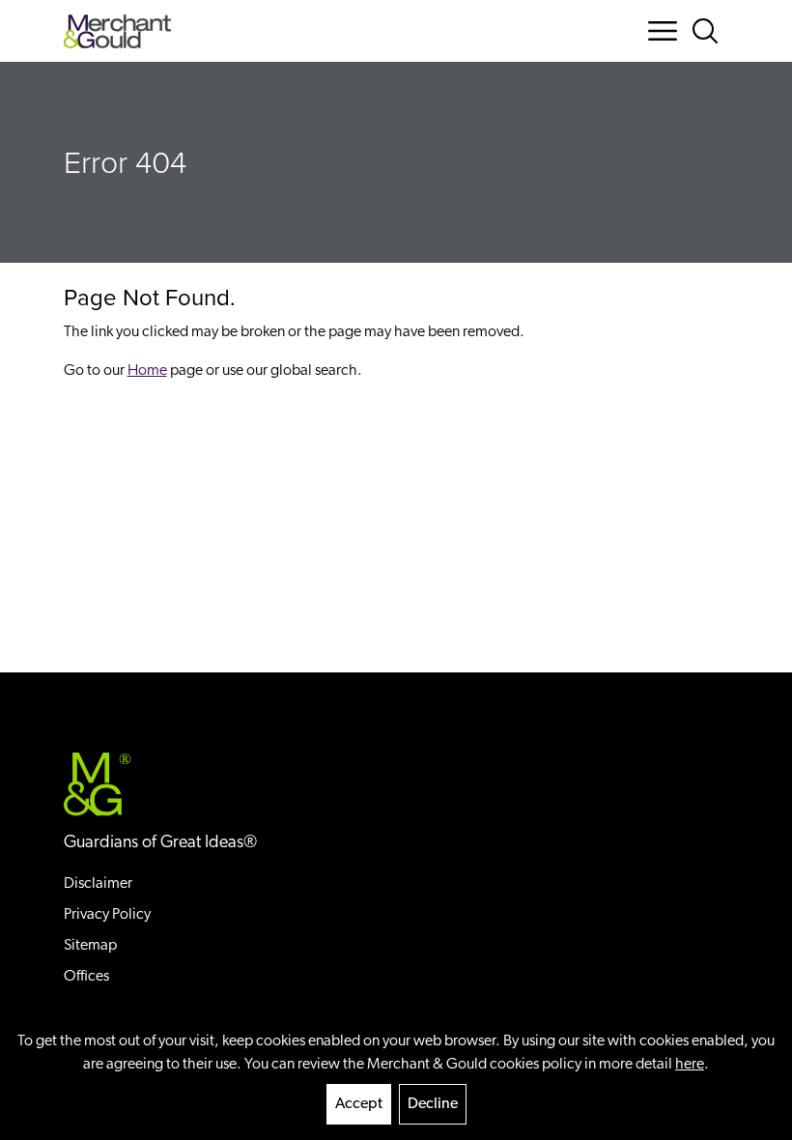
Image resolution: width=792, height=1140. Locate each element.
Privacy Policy (107, 915)
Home (147, 371)
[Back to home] (117, 31)
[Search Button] (709, 31)
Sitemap (90, 946)
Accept (358, 1104)
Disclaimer (98, 884)
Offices (86, 976)
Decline (433, 1104)
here (689, 1064)
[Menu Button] (662, 31)
